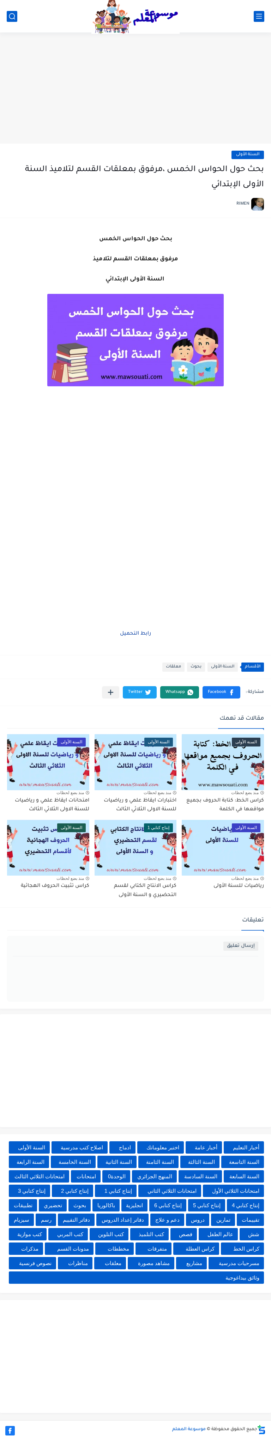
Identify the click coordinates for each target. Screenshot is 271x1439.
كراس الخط (246, 1249)
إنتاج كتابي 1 (118, 1191)
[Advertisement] (135, 89)
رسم (46, 1220)
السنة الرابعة (30, 1162)
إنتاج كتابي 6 (168, 1205)
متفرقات (157, 1249)
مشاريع (194, 1263)
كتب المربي (70, 1234)
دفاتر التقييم (76, 1220)
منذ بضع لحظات (245, 792)
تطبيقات (23, 1205)
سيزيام (21, 1220)
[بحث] (12, 16)
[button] (221, 692)
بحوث (196, 667)
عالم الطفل (220, 1234)
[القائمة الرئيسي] (259, 16)
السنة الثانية (119, 1162)
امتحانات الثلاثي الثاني (172, 1191)
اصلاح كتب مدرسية (82, 1147)
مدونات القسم (73, 1249)
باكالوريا (106, 1205)
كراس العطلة (200, 1249)
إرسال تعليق (241, 946)
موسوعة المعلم (189, 1429)
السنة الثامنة (160, 1162)
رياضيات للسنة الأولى (238, 886)
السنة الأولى (247, 154)
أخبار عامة (206, 1147)
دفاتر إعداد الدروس (123, 1220)
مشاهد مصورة (154, 1263)
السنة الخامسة (75, 1162)
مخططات (118, 1249)
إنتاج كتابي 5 (207, 1205)
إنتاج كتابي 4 (245, 1205)
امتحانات (86, 1176)
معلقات (173, 667)
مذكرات (29, 1249)
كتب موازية (29, 1234)
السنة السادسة (200, 1176)
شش (253, 1234)
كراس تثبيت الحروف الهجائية (55, 886)
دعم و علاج (167, 1220)
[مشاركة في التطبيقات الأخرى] (110, 692)
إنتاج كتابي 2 (75, 1191)
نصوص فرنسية (35, 1263)
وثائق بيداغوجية (242, 1278)
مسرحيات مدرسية (239, 1263)
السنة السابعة (244, 1176)
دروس (198, 1220)
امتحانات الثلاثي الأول (235, 1191)
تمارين (223, 1220)
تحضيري (53, 1205)
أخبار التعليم (246, 1147)
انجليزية (134, 1205)
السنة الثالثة (201, 1162)
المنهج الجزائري (154, 1176)
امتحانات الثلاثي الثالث (39, 1176)
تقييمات (250, 1220)
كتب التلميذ (151, 1234)
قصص (185, 1234)
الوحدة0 (117, 1176)
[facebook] (10, 1430)
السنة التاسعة (244, 1162)
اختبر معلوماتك (162, 1147)
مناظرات (78, 1263)
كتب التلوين (111, 1234)
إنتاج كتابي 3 (32, 1191)
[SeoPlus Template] (261, 1429)
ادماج (125, 1147)
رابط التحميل (135, 634)
